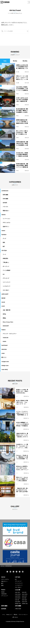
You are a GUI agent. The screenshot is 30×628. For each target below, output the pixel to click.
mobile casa (25, 603)
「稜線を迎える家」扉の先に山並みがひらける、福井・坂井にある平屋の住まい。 (22, 490)
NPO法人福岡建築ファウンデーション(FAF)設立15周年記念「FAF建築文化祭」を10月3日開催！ (22, 424)
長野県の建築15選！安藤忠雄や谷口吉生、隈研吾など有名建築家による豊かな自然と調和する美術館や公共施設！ (22, 143)
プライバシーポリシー (23, 614)
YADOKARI (5, 337)
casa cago (24, 599)
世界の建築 (5, 194)
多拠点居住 (5, 258)
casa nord (24, 596)
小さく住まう (6, 290)
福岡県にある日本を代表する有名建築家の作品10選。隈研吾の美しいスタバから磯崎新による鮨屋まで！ (22, 66)
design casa (5, 365)
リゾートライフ (6, 282)
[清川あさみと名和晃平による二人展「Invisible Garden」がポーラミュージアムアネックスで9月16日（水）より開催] (7, 469)
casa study (5, 369)
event (3, 306)
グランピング (6, 278)
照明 (4, 242)
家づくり (4, 357)
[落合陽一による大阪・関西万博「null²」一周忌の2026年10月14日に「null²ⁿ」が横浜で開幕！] (7, 393)
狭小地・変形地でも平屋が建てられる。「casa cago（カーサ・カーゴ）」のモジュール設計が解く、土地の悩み (22, 402)
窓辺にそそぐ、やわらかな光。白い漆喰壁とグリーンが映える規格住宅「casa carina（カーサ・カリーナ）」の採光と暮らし (22, 479)
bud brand (4, 345)
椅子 (4, 246)
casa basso (17, 597)
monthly (25, 61)
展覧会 (4, 318)
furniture (4, 234)
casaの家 (17, 589)
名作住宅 (5, 202)
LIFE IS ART (5, 294)
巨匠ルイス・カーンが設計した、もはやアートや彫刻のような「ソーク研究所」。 (22, 77)
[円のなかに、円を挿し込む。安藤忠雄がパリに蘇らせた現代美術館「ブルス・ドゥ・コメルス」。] (7, 458)
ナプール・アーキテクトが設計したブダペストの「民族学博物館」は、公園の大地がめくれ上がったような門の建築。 (22, 413)
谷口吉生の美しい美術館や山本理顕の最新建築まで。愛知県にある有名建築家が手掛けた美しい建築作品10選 (22, 154)
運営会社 (15, 614)
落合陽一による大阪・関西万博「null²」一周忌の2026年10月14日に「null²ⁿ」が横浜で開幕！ (22, 391)
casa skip (24, 597)
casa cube (17, 592)
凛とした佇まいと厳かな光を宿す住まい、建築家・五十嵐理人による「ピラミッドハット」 (22, 132)
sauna (3, 230)
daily (5, 61)
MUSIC (3, 298)
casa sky (17, 599)
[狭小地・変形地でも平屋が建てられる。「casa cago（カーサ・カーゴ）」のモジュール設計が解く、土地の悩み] (7, 404)
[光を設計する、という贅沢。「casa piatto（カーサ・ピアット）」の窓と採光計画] (7, 447)
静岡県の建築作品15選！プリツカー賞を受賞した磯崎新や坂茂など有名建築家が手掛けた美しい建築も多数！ (22, 121)
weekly (15, 61)
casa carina (24, 594)
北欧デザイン (6, 226)
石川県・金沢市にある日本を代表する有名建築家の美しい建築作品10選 (22, 99)
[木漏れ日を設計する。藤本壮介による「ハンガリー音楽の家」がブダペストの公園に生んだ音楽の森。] (7, 436)
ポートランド (6, 266)
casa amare (18, 594)
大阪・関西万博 (6, 310)
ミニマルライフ (6, 286)
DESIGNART (6, 325)
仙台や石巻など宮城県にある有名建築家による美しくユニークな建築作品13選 (22, 88)
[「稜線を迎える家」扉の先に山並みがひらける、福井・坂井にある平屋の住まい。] (7, 491)
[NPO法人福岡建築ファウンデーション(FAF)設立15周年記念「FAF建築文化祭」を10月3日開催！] (7, 425)
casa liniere (17, 596)
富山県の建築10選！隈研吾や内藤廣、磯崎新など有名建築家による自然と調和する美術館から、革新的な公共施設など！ (22, 110)
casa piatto (17, 601)
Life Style (4, 250)
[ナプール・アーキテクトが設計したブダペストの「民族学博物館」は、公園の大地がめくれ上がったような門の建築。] (7, 414)
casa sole (24, 592)
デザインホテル (6, 222)
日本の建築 (5, 198)
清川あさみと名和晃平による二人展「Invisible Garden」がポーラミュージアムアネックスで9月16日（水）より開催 (22, 468)
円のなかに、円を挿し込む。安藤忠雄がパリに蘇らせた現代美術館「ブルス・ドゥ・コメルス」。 (22, 457)
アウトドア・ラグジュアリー (10, 333)
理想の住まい (6, 210)
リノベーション (6, 218)
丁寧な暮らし (6, 262)
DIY (3, 274)
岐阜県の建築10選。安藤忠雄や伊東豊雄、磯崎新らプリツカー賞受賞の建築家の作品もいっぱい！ (22, 165)
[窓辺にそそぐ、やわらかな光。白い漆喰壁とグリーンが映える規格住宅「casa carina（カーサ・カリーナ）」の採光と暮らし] (7, 480)
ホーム (3, 614)
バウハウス (5, 206)
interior (4, 214)
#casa (14, 621)
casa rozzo (24, 601)
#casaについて (9, 614)
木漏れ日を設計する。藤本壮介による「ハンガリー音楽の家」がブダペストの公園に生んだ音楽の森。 (22, 435)
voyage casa (5, 361)
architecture (5, 190)
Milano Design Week (8, 322)
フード (4, 254)
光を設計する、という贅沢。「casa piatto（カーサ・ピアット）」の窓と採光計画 (22, 446)
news (3, 353)
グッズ (4, 238)
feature (3, 329)
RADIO (4, 341)
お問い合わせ (15, 617)
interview (4, 349)
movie (3, 302)
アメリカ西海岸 (6, 270)
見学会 (4, 314)
